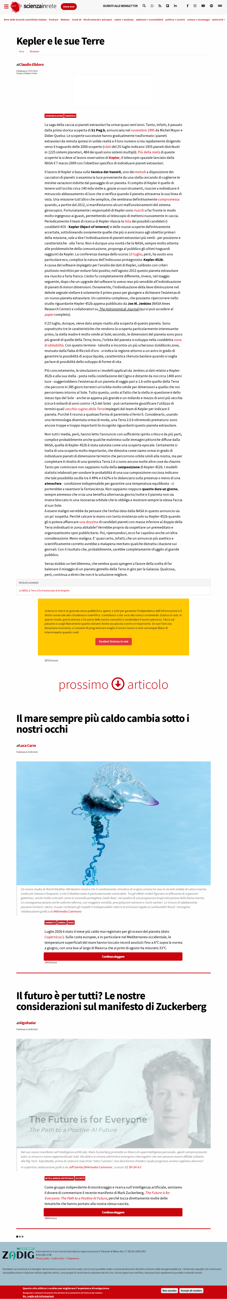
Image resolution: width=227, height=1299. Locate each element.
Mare (71, 922)
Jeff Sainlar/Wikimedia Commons (90, 1167)
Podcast (53, 19)
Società (80, 1178)
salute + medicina (124, 19)
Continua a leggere (113, 956)
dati (108, 146)
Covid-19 (76, 19)
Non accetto (169, 1290)
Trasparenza (72, 1258)
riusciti (139, 210)
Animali (62, 922)
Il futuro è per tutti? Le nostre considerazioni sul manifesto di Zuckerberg (111, 1001)
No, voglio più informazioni (38, 1296)
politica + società (175, 19)
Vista (23, 52)
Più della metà (149, 152)
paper (49, 314)
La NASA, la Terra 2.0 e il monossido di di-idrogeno (44, 590)
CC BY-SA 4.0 (133, 1167)
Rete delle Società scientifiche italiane (25, 19)
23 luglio (135, 254)
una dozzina (88, 521)
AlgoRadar (27, 1022)
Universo (70, 115)
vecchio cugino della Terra (85, 408)
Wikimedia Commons (67, 911)
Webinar (65, 19)
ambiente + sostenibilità (149, 19)
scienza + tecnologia (198, 19)
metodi (140, 171)
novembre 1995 (143, 130)
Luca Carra (27, 745)
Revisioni (34, 51)
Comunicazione (54, 115)
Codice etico (58, 1258)
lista (128, 221)
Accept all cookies (191, 1290)
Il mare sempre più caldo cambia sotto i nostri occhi (102, 723)
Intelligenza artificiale (59, 1178)
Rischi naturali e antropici (98, 19)
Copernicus (54, 937)
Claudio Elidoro (31, 64)
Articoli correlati (28, 582)
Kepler (114, 157)
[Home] (35, 7)
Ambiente (50, 922)
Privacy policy (43, 1258)
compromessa (168, 199)
